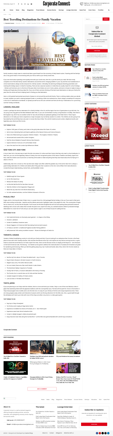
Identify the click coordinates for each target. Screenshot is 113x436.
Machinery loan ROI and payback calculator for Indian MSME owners (42, 357)
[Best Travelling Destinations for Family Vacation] (42, 48)
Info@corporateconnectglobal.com (99, 3)
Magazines (30, 10)
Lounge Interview (71, 10)
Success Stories (51, 10)
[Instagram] (105, 433)
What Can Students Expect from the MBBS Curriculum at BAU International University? (100, 94)
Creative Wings (28, 433)
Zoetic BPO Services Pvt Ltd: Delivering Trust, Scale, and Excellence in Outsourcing (67, 426)
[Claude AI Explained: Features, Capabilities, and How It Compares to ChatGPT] (16, 368)
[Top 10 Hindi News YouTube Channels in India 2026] (16, 347)
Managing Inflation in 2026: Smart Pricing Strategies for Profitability (41, 378)
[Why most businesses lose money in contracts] (68, 347)
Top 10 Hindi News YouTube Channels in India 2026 (15, 357)
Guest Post (82, 10)
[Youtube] (100, 433)
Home (11, 10)
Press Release (40, 10)
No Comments (51, 23)
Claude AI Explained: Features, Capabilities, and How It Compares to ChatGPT (15, 378)
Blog (23, 10)
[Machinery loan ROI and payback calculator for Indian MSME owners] (42, 347)
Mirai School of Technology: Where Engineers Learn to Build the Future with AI (67, 421)
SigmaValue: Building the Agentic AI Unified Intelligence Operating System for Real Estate (66, 417)
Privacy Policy (98, 56)
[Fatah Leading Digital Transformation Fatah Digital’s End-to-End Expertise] (88, 78)
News (17, 10)
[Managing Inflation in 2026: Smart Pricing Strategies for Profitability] (42, 368)
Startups (61, 10)
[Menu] (4, 10)
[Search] (108, 10)
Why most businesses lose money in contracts (68, 356)
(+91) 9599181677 (96, 5)
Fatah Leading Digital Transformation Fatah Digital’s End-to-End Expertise (99, 78)
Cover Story (91, 10)
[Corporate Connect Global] (56, 4)
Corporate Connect (9, 23)
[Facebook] (97, 433)
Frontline (100, 10)
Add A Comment (42, 389)
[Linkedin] (108, 433)
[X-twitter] (103, 433)
